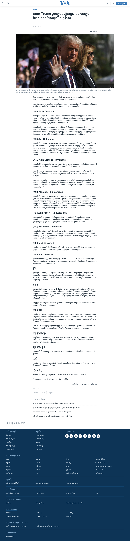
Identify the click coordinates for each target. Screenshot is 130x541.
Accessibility (69, 513)
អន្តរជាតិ (8, 462)
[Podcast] (94, 436)
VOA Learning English (72, 483)
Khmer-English (99, 470)
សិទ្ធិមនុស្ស (38, 466)
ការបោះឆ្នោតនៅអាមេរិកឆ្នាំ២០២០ (103, 466)
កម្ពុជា (7, 459)
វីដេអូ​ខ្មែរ (8, 435)
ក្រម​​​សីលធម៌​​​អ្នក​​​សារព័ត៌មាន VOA (74, 503)
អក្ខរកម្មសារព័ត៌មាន (100, 459)
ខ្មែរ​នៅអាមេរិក (9, 470)
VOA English (39, 513)
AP (34, 23)
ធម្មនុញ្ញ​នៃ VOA (40, 503)
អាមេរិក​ (35, 9)
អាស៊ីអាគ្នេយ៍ (9, 473)
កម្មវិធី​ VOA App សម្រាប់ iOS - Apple (16, 526)
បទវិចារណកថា (99, 473)
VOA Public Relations (12, 516)
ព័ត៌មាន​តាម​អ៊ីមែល (70, 493)
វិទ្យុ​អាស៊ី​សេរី (69, 516)
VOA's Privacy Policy (42, 516)
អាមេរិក (8, 466)
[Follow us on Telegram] (85, 436)
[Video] (113, 3)
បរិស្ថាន (67, 459)
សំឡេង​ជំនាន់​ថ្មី (39, 446)
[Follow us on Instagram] (80, 436)
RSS (96, 493)
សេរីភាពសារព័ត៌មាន (100, 462)
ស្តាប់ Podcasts (40, 493)
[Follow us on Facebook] (67, 436)
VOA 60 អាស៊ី (10, 449)
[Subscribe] (98, 436)
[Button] (93, 31)
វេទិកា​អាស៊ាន (39, 449)
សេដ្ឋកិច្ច (38, 462)
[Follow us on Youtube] (76, 436)
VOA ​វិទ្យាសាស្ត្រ (10, 446)
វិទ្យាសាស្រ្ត (68, 462)
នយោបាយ (38, 459)
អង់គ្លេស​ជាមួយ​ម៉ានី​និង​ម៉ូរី (12, 483)
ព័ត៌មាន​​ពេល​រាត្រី (40, 438)
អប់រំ (37, 473)
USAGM (8, 513)
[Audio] (107, 3)
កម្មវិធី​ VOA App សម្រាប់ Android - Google (48, 526)
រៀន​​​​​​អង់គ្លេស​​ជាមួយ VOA (42, 483)
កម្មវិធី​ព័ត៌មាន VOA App (12, 493)
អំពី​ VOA (8, 503)
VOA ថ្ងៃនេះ (9, 442)
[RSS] (89, 436)
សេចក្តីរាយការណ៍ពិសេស (72, 473)
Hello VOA (39, 442)
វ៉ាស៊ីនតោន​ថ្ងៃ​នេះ (10, 438)
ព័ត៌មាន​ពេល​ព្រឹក (40, 435)
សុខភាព (38, 470)
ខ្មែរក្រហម (68, 470)
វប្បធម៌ (67, 466)
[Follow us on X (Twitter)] (71, 436)
